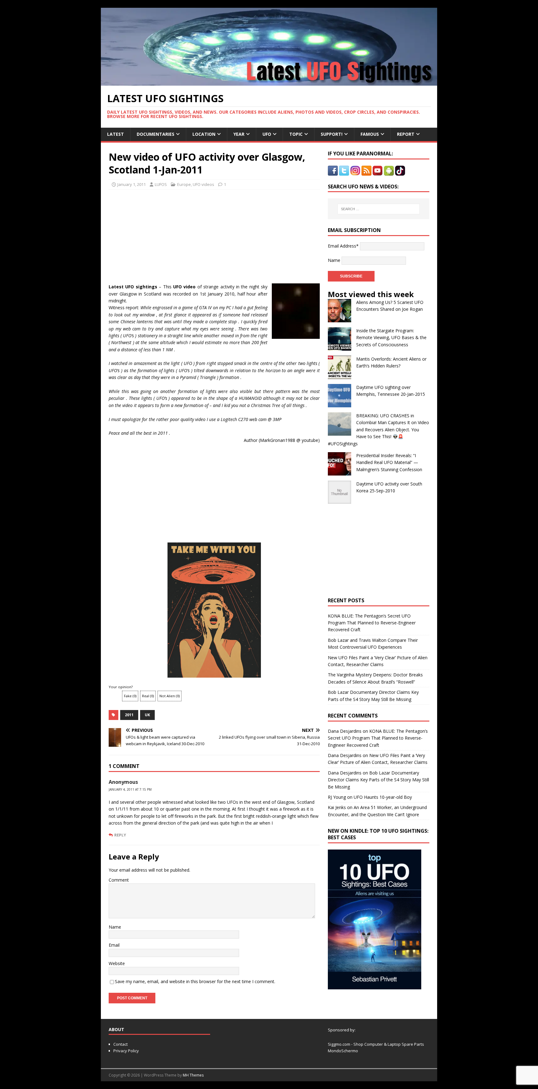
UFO (266, 134)
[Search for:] (378, 209)
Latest (115, 134)
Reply (120, 835)
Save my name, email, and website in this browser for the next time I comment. (195, 981)
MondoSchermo (343, 1050)
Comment (119, 880)
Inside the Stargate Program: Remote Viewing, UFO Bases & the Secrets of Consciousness (391, 338)
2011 (129, 714)
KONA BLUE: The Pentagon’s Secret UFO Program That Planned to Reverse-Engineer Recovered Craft (372, 623)
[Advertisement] (167, 235)
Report (405, 134)
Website (117, 963)
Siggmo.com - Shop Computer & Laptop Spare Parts (376, 1044)
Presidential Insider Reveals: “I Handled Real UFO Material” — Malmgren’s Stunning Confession (389, 462)
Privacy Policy (126, 1050)
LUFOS (161, 184)
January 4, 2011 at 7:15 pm (130, 789)
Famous (370, 134)
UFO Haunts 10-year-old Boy (383, 797)
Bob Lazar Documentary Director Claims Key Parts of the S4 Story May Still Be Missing (378, 780)
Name (115, 927)
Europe (184, 184)
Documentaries (155, 134)
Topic (296, 134)
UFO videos (203, 184)
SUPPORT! (331, 134)
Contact (120, 1044)
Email (114, 945)
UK (147, 714)
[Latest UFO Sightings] (269, 82)
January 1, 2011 (131, 184)
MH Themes (193, 1075)
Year (239, 134)
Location (203, 134)
